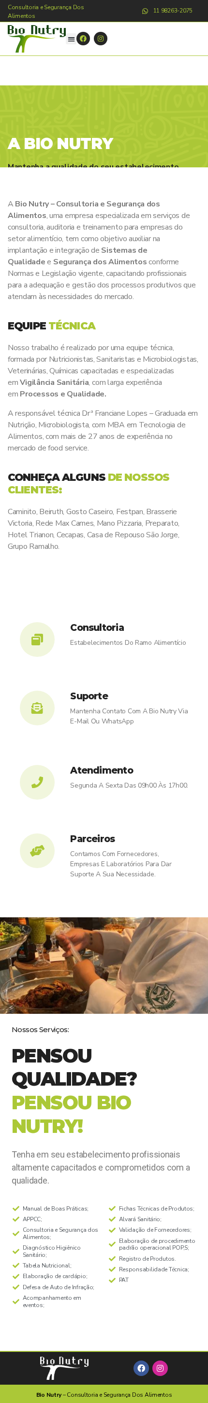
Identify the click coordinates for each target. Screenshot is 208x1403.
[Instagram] (100, 38)
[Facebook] (83, 38)
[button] (71, 38)
